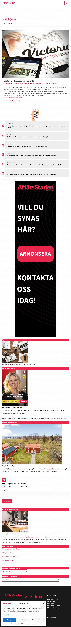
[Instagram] (31, 596)
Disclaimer (50, 603)
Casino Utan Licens (8, 560)
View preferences (37, 620)
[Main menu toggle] (66, 3)
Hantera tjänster (7, 614)
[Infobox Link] (35, 354)
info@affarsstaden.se (30, 537)
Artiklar (34, 83)
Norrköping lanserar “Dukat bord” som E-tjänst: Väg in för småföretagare (31, 174)
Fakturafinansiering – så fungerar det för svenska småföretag (27, 146)
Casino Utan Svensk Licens (10, 557)
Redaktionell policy (53, 606)
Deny (23, 620)
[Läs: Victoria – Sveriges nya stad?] (35, 53)
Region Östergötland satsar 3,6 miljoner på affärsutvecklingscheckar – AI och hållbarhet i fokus (36, 126)
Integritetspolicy (22, 623)
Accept (9, 620)
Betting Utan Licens (8, 553)
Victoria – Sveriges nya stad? (19, 81)
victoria (17, 101)
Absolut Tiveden (52, 469)
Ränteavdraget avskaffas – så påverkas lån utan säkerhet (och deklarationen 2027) (34, 165)
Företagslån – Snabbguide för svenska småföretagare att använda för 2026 (31, 155)
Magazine (40, 83)
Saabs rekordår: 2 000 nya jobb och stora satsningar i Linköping (28, 137)
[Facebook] (36, 596)
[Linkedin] (40, 596)
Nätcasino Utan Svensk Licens (11, 549)
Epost (4, 490)
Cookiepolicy (14, 623)
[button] (44, 603)
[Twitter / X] (26, 596)
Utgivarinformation (31, 623)
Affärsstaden (28, 83)
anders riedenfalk (9, 101)
